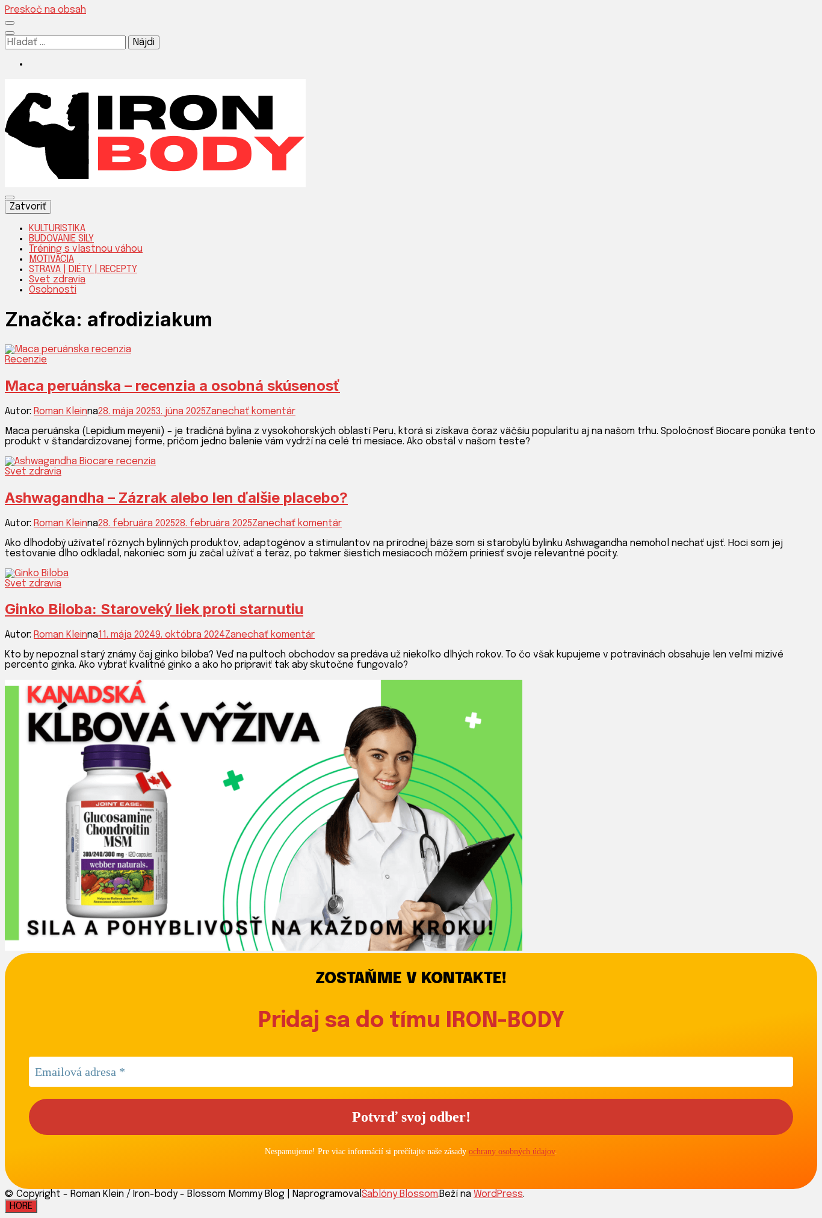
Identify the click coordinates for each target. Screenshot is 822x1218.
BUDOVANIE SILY (61, 239)
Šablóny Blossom (400, 1194)
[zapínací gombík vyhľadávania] (9, 33)
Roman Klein (60, 411)
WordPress (498, 1194)
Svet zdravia (57, 280)
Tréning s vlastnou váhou (86, 249)
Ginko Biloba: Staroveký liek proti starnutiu (154, 609)
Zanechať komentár (250, 411)
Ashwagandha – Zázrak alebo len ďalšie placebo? (176, 497)
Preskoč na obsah (45, 10)
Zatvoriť (28, 207)
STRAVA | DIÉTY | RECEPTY (83, 269)
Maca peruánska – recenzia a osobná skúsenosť (172, 385)
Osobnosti (52, 290)
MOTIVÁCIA (51, 259)
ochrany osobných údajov (512, 1151)
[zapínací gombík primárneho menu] (9, 197)
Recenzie (26, 360)
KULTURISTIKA (57, 228)
